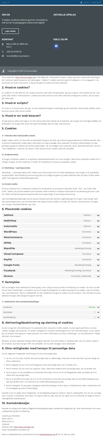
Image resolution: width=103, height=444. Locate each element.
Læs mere (10, 31)
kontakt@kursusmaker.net (19, 56)
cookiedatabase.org (47, 434)
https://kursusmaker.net (25, 77)
